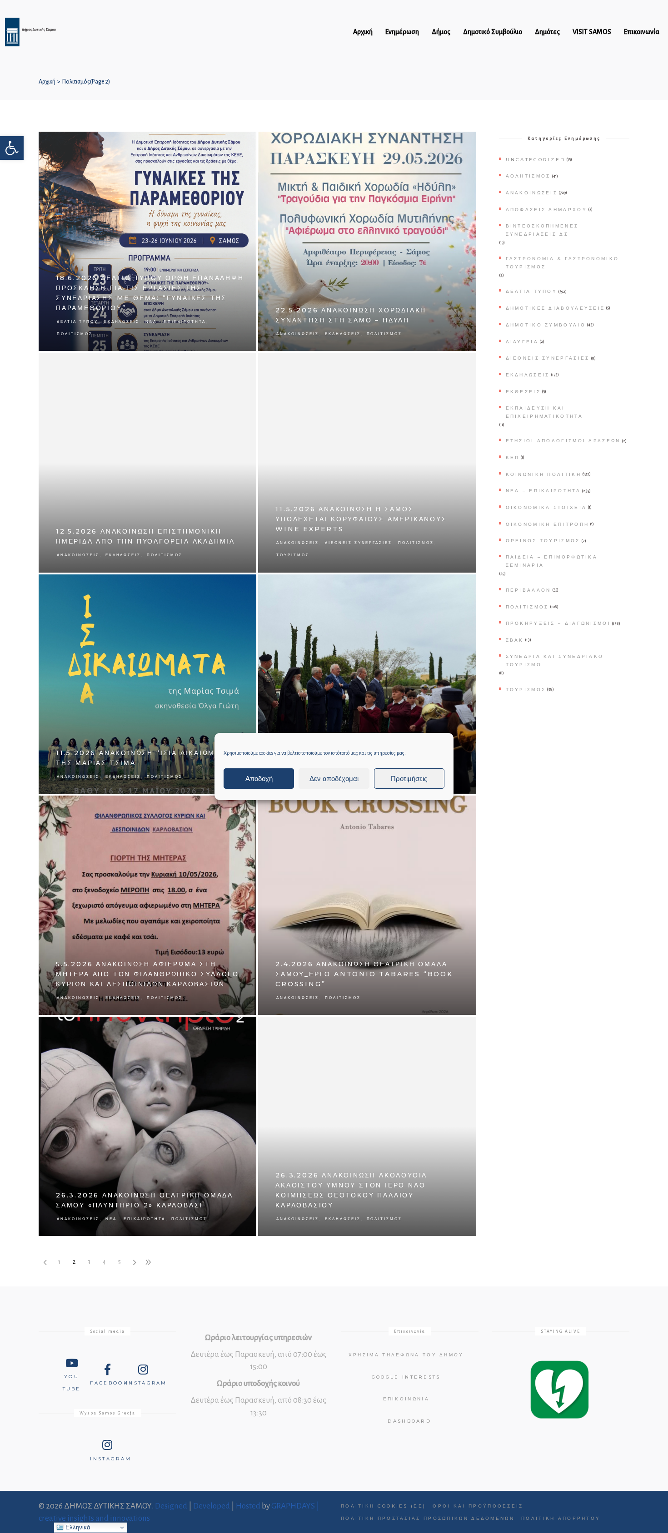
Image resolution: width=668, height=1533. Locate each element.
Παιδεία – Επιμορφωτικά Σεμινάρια (552, 561)
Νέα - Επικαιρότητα (175, 321)
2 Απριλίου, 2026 (451, 807)
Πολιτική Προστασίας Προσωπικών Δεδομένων (427, 1518)
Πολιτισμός (75, 333)
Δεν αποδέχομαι (334, 778)
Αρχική (47, 82)
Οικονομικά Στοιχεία (546, 507)
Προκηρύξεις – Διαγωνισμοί (558, 623)
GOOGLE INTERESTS (406, 1377)
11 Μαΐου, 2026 (454, 364)
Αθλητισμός (528, 176)
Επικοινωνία (406, 1399)
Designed (171, 1506)
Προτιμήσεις (409, 778)
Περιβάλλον (528, 590)
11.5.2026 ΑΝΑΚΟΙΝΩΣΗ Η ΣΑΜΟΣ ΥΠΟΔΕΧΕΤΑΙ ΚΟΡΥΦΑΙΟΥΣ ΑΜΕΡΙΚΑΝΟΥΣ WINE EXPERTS (361, 519)
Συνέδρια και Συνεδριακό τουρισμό (555, 660)
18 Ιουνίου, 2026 (232, 143)
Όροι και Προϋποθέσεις (478, 1506)
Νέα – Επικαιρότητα (543, 491)
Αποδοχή (259, 778)
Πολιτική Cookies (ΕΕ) (383, 1506)
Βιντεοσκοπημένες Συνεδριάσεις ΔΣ (542, 230)
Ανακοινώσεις (297, 333)
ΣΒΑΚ (515, 640)
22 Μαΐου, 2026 (453, 143)
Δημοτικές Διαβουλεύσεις (555, 308)
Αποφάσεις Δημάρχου (546, 210)
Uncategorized (536, 160)
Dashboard (409, 1421)
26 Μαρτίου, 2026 (230, 1028)
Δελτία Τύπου (77, 321)
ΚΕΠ (513, 457)
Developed (211, 1506)
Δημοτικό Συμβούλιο (546, 325)
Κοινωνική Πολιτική (543, 474)
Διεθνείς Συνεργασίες (358, 542)
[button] (12, 148)
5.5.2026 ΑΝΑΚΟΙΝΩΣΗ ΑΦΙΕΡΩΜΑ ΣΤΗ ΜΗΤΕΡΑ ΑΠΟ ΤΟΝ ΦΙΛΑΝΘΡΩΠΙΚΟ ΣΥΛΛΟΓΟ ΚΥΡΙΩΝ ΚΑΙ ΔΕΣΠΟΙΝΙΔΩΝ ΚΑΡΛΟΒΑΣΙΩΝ (147, 974)
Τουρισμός (292, 555)
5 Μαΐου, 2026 (235, 807)
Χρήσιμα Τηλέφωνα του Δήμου (406, 1355)
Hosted (248, 1506)
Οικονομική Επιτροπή (547, 524)
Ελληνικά (77, 1527)
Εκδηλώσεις (122, 321)
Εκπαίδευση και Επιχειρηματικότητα (544, 412)
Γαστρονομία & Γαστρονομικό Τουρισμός (562, 263)
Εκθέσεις (523, 392)
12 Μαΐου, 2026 (233, 364)
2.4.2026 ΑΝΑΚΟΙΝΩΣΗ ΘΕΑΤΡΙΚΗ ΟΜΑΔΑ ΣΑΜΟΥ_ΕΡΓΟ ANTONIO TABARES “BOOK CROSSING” (364, 974)
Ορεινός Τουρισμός (543, 541)
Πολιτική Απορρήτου (560, 1518)
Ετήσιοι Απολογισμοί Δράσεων (563, 441)
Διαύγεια (522, 342)
